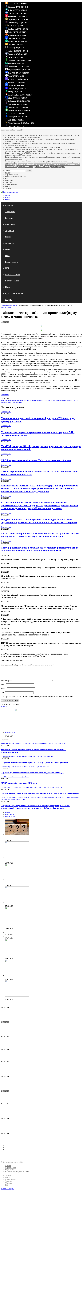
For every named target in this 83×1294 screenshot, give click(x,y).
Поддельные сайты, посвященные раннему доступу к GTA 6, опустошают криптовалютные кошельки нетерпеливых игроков (39, 521)
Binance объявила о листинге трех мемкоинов (22, 957)
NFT (7, 268)
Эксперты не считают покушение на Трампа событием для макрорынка (31, 977)
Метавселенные (12, 274)
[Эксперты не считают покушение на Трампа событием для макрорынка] (17, 975)
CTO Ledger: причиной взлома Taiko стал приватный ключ (36, 460)
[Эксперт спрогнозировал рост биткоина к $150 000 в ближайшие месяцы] (17, 996)
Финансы (9, 243)
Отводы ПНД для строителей (16, 1149)
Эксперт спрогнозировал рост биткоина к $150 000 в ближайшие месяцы (32, 998)
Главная (4, 305)
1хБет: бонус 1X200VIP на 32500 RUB (19, 1147)
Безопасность (11, 262)
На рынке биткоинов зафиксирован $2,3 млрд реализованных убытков (34, 762)
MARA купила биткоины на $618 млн (19, 783)
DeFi (7, 255)
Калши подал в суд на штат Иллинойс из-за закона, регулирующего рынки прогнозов (36, 161)
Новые (7, 812)
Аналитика (10, 211)
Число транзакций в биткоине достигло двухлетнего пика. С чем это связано (33, 147)
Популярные (9, 814)
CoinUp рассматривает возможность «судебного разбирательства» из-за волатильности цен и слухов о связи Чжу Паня (39, 549)
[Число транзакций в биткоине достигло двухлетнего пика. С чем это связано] (17, 902)
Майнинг (9, 205)
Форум (8, 299)
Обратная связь (10, 1168)
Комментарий (6, 681)
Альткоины (10, 224)
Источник (5, 395)
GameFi (8, 249)
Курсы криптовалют (14, 293)
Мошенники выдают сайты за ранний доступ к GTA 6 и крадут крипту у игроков (35, 167)
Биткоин (9, 218)
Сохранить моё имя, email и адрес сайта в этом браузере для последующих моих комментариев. (38, 697)
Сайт (3, 692)
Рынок (8, 237)
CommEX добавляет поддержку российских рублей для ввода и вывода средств (34, 932)
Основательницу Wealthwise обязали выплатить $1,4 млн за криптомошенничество (40, 793)
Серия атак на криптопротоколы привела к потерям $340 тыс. (28, 734)
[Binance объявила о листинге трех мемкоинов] (17, 955)
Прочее (8, 287)
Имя (3, 684)
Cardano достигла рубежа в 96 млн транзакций (22, 936)
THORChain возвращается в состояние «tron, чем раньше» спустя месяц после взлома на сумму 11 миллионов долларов (40, 535)
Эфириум (9, 230)
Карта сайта (9, 1170)
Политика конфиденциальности (17, 1171)
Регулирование (12, 281)
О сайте (8, 1166)
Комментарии (10, 816)
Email (3, 688)
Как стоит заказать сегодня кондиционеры (21, 1146)
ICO (15, 1156)
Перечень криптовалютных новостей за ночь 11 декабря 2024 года (32, 773)
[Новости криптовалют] (10, 192)
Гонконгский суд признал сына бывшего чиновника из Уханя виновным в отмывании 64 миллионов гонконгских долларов (36, 1096)
